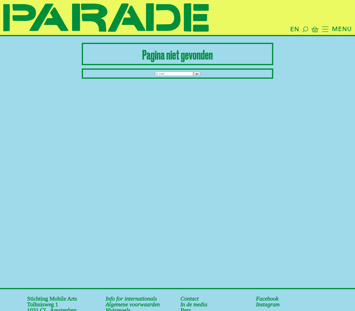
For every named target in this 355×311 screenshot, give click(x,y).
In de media (193, 304)
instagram (268, 304)
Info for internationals (131, 298)
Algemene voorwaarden (133, 304)
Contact (189, 298)
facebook (267, 298)
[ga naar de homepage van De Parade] (106, 17)
